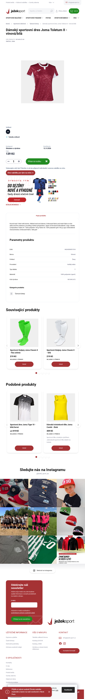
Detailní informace (12, 204)
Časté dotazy (10, 640)
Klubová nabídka (21, 2)
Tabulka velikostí (14, 137)
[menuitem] (15, 18)
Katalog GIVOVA (37, 640)
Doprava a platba (11, 637)
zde (57, 690)
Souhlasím (68, 690)
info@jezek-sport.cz (69, 638)
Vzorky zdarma (34, 2)
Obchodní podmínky (12, 644)
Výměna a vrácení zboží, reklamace (40, 648)
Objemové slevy (11, 679)
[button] (36, 373)
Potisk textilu (10, 2)
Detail (24, 364)
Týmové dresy (20, 294)
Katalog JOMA (37, 644)
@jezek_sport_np (42, 474)
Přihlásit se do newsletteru (21, 619)
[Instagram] (64, 643)
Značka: (10, 41)
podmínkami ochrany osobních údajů (23, 613)
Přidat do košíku (34, 161)
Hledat (51, 11)
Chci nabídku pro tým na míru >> (21, 173)
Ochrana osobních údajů (14, 647)
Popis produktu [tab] (41, 216)
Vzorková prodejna (12, 682)
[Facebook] (60, 643)
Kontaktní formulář (69, 650)
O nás (8, 666)
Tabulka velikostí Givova (40, 637)
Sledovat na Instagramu (44, 570)
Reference (9, 669)
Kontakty (9, 663)
